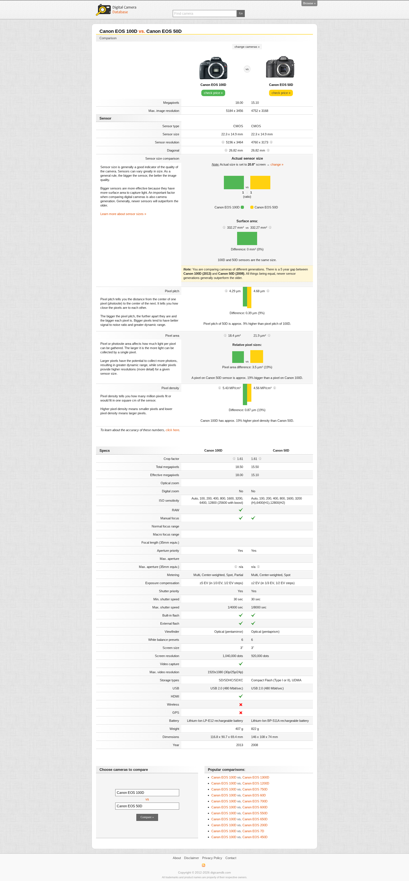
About (177, 858)
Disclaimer (191, 858)
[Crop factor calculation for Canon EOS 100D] (234, 458)
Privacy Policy (212, 858)
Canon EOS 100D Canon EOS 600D (239, 807)
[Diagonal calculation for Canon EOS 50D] (268, 150)
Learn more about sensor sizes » (123, 214)
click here (172, 430)
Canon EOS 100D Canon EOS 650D (239, 819)
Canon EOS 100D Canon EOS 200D (239, 825)
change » (277, 164)
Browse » (309, 3)
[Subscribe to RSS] (203, 865)
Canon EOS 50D (281, 85)
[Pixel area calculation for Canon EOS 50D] (269, 335)
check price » (213, 93)
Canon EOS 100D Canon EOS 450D (239, 837)
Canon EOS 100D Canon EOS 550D (239, 813)
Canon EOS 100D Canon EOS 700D (239, 801)
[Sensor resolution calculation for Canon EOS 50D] (271, 141)
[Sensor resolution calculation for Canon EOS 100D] (223, 141)
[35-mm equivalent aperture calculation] (236, 566)
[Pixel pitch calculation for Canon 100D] (226, 290)
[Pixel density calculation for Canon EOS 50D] (274, 387)
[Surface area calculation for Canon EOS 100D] (224, 227)
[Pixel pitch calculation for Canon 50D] (268, 290)
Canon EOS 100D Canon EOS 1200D (240, 783)
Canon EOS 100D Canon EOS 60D (238, 795)
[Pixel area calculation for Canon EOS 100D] (225, 335)
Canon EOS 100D (213, 85)
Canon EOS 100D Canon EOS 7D (237, 831)
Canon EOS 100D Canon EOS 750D (239, 789)
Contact (230, 858)
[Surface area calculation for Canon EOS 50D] (270, 227)
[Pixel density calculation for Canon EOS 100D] (219, 387)
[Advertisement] (139, 70)
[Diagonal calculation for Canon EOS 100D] (226, 150)
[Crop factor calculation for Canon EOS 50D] (260, 458)
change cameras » (247, 46)
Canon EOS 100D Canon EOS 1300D (240, 777)
